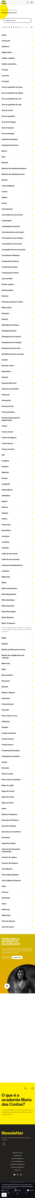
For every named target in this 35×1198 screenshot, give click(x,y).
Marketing (31, 1190)
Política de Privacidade (27, 1186)
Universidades (17, 1155)
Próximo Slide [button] (31, 1088)
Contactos (17, 1170)
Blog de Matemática (17, 1161)
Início (3, 10)
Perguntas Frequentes (17, 1167)
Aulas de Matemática (17, 1158)
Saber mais (6, 957)
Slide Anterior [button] (26, 1088)
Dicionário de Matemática (11, 10)
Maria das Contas (18, 1152)
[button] (32, 2)
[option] (17, 1037)
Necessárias (6, 1190)
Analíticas (19, 1190)
